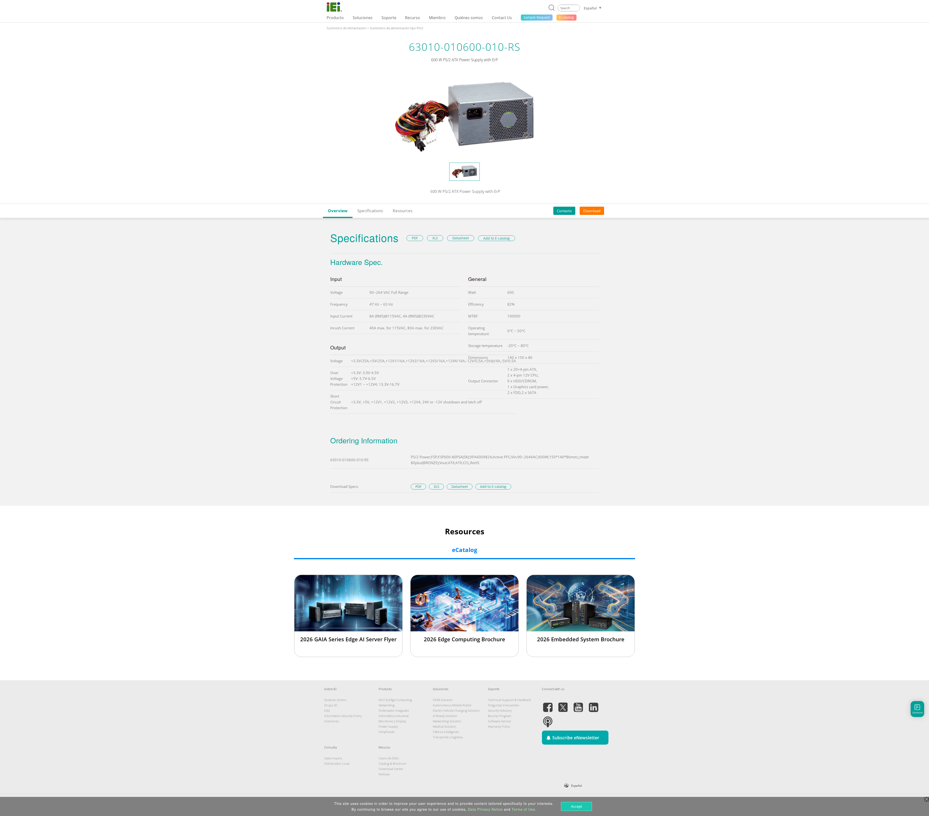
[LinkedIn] (593, 704)
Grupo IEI (330, 705)
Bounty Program (499, 716)
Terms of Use (523, 809)
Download (591, 210)
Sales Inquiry (333, 758)
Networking (387, 705)
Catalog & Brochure (392, 763)
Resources (402, 210)
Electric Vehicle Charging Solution (456, 710)
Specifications (370, 210)
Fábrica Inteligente (446, 732)
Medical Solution (444, 726)
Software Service (499, 721)
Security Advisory (500, 710)
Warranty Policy (499, 726)
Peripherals (387, 732)
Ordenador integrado (394, 710)
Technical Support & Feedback (509, 700)
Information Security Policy (343, 716)
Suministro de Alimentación (346, 28)
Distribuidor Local (336, 763)
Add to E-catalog (496, 238)
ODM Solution (443, 700)
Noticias (384, 774)
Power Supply (388, 726)
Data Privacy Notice (485, 809)
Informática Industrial (394, 716)
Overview (338, 210)
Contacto (564, 210)
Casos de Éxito (389, 758)
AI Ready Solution (445, 716)
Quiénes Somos (335, 700)
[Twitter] (563, 704)
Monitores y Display (392, 721)
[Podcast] (548, 719)
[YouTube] (578, 704)
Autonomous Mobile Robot (452, 705)
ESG (327, 710)
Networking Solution (447, 721)
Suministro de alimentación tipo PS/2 (396, 28)
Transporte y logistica (448, 737)
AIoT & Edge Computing (395, 700)
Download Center (391, 769)
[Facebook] (548, 704)
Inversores (331, 721)
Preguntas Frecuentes (503, 705)
